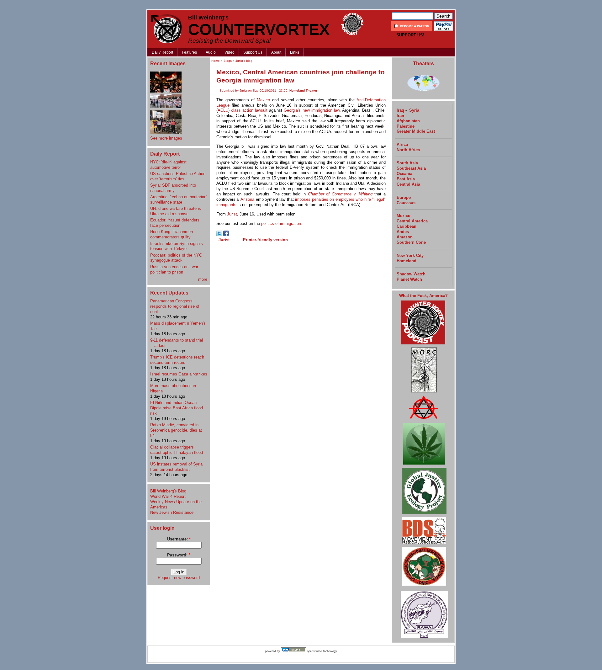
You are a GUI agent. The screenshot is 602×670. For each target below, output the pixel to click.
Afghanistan (408, 121)
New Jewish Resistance (171, 512)
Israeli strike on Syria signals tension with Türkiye (176, 246)
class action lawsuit (249, 110)
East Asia (406, 179)
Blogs (228, 60)
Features (189, 52)
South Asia (407, 163)
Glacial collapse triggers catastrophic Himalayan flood (176, 450)
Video (229, 52)
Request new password (179, 577)
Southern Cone (411, 242)
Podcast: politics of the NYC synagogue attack (176, 258)
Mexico (263, 100)
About (276, 52)
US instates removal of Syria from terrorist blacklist (176, 467)
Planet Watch (409, 279)
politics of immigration (281, 223)
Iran (400, 115)
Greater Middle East (416, 131)
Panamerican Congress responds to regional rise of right (174, 306)
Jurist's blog (243, 60)
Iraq (400, 110)
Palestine (406, 126)
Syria (414, 110)
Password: (178, 555)
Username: (179, 539)
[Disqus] (301, 325)
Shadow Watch (411, 274)
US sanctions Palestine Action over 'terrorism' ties (177, 176)
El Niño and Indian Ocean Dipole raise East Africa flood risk (176, 408)
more (202, 279)
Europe (404, 197)
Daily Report (162, 52)
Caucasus (406, 202)
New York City (410, 255)
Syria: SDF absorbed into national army (173, 188)
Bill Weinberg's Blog (168, 491)
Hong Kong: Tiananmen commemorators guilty (171, 234)
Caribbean (406, 226)
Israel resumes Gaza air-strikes (178, 374)
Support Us (252, 52)
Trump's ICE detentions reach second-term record (177, 360)
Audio (211, 52)
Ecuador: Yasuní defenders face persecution (174, 223)
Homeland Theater (303, 90)
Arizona (247, 199)
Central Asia (408, 184)
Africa (402, 144)
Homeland (406, 260)
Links (294, 52)
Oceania (404, 173)
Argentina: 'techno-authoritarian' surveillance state (178, 199)
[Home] (166, 28)
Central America (412, 221)
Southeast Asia (411, 168)
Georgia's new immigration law (311, 110)
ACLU (223, 110)
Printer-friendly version (265, 239)
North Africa (408, 149)
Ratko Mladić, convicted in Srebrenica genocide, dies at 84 (176, 430)
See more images (166, 138)
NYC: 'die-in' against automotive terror (168, 165)
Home (215, 60)
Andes (403, 231)
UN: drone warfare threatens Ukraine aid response (175, 211)
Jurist (232, 214)
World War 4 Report (168, 496)
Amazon (405, 237)
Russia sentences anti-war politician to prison (174, 269)
